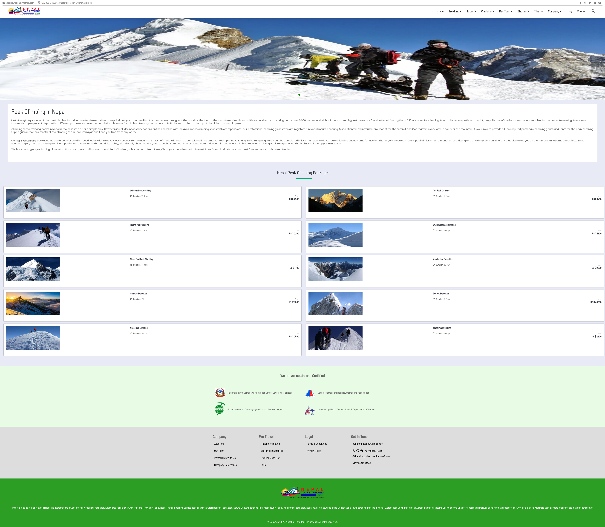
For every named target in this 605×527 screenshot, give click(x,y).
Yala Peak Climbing (441, 190)
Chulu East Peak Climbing (141, 259)
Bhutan (522, 11)
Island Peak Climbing (442, 327)
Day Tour (504, 11)
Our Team (219, 450)
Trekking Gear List (270, 457)
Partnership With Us (225, 457)
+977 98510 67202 (362, 463)
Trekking (454, 11)
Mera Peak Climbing (139, 327)
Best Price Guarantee (271, 450)
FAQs (263, 465)
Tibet (537, 11)
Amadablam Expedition (443, 259)
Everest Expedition (441, 293)
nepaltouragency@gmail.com (19, 2)
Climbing (486, 11)
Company (554, 11)
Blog (569, 11)
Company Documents (225, 465)
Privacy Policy (313, 450)
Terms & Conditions (316, 443)
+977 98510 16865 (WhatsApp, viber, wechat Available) (66, 2)
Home (440, 11)
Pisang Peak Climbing (139, 224)
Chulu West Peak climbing (444, 224)
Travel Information (270, 443)
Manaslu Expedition (138, 293)
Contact (582, 11)
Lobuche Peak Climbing (140, 190)
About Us (219, 443)
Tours (470, 11)
